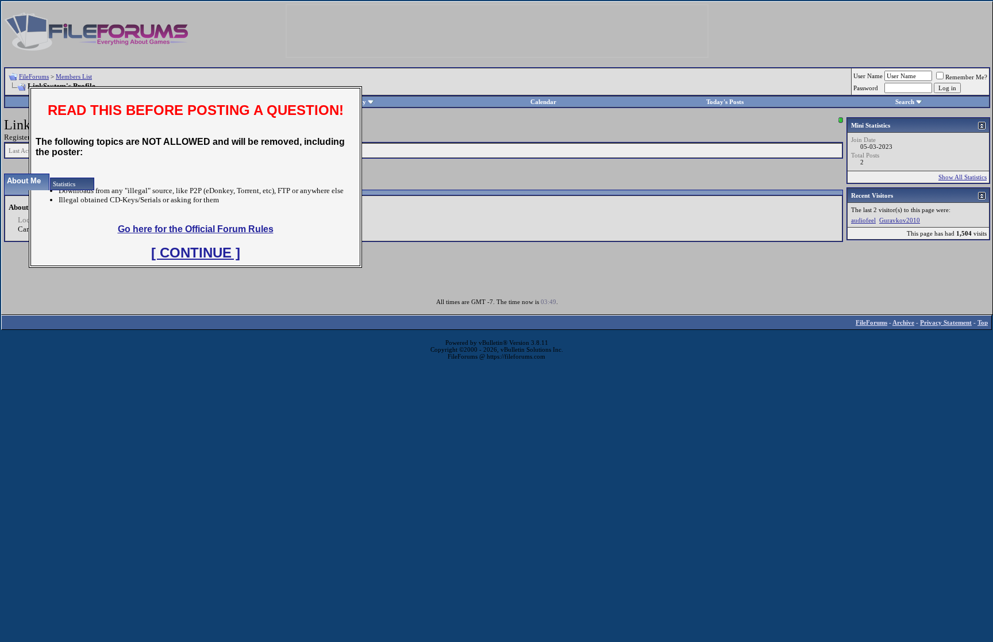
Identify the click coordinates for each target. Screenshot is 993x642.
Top (982, 322)
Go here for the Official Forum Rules (196, 229)
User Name (868, 75)
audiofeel (863, 220)
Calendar (543, 101)
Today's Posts (725, 101)
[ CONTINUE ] (195, 252)
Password (865, 87)
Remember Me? (966, 77)
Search (904, 101)
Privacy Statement (946, 322)
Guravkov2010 (899, 220)
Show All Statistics (962, 177)
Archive (903, 322)
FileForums (34, 76)
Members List (74, 76)
